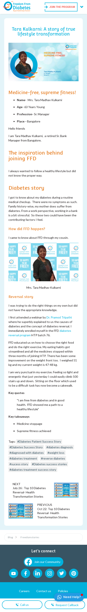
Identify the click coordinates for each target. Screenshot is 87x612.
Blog (10, 537)
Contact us (43, 591)
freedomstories (29, 537)
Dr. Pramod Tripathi (59, 317)
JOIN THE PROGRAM (62, 6)
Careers (24, 591)
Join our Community (47, 562)
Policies (63, 591)
